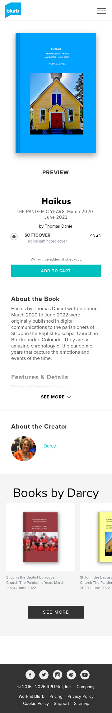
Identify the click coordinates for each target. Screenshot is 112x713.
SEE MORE (56, 612)
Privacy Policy (81, 696)
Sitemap (81, 703)
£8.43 (95, 235)
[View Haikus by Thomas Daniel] (56, 93)
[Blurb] (12, 13)
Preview (55, 172)
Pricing (56, 696)
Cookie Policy (36, 703)
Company (86, 686)
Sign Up (77, 10)
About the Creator (39, 426)
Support (61, 703)
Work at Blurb (31, 696)
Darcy (50, 446)
